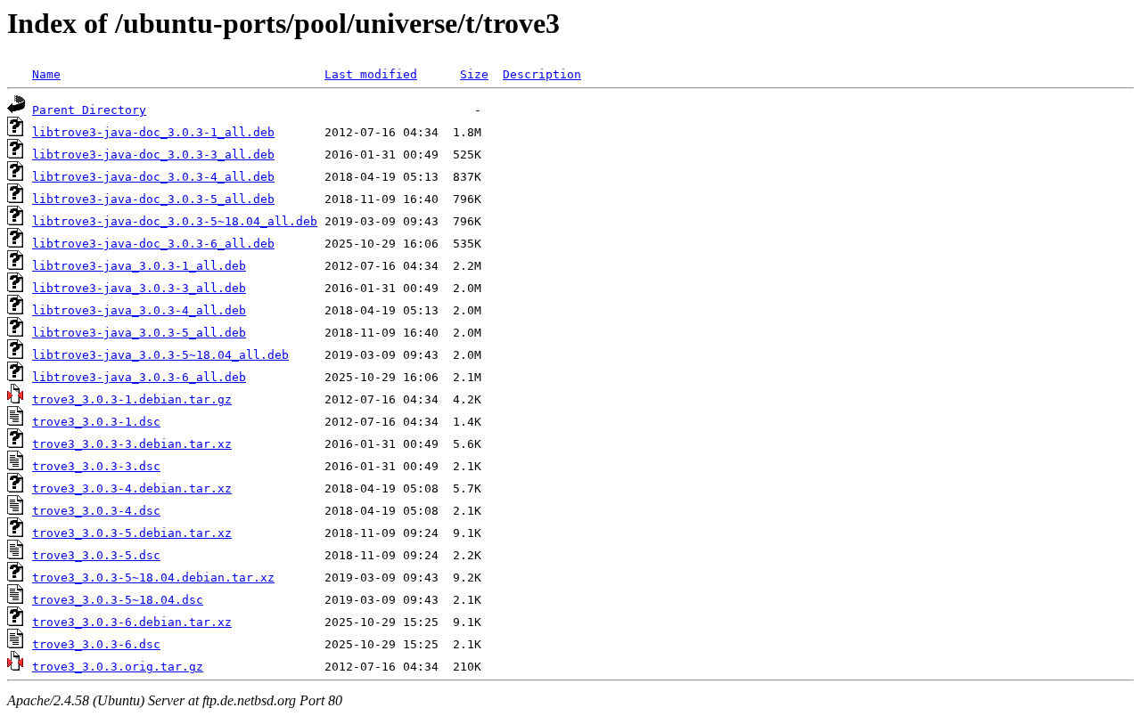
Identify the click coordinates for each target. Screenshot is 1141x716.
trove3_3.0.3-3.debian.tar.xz (132, 444)
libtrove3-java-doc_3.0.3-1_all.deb (153, 132)
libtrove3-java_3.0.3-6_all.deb (139, 377)
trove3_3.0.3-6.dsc (96, 644)
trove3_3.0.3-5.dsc (96, 555)
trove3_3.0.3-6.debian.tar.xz (132, 622)
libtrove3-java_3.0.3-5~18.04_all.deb (160, 355)
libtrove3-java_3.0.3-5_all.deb (139, 332)
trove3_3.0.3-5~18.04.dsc (117, 599)
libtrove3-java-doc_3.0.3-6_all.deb (153, 243)
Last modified (370, 74)
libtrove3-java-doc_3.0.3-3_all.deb (153, 154)
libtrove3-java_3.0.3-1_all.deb (139, 266)
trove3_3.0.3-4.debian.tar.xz (132, 488)
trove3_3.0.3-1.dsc (96, 421)
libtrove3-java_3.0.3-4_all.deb (139, 310)
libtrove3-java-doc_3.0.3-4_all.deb (153, 176)
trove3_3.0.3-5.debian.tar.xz (132, 533)
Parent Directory (89, 110)
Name (46, 74)
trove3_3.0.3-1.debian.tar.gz (132, 399)
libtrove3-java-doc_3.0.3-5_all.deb (153, 199)
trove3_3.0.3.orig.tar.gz (117, 666)
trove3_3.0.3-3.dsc (96, 466)
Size (474, 74)
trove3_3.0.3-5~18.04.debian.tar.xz (153, 577)
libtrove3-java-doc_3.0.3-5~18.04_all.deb (174, 221)
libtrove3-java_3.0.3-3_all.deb (139, 288)
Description (542, 74)
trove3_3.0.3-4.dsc (96, 510)
